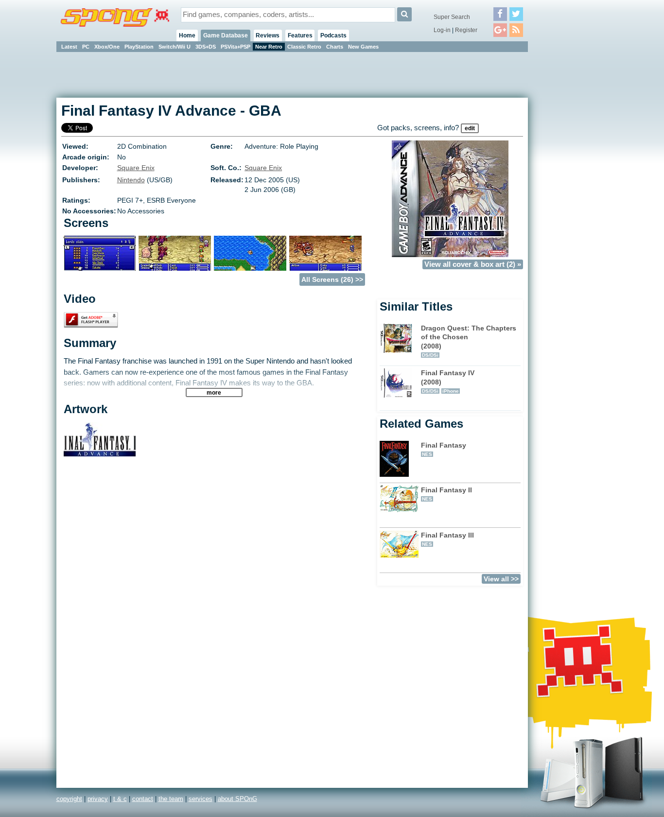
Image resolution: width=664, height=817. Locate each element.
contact (142, 798)
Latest (69, 47)
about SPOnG (237, 798)
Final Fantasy (443, 449)
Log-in (442, 30)
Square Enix (136, 168)
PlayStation (139, 47)
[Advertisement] (572, 199)
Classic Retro (304, 47)
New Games (363, 47)
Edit (470, 128)
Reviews (268, 35)
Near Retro (268, 47)
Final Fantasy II (446, 494)
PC (85, 47)
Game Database (225, 35)
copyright (69, 798)
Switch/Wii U (174, 47)
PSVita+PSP (235, 47)
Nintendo (131, 180)
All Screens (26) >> (332, 279)
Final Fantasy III (447, 539)
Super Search (452, 17)
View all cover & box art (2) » (472, 264)
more (214, 392)
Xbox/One (107, 47)
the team (170, 798)
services (200, 798)
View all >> (501, 579)
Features (300, 35)
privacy (97, 798)
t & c (120, 798)
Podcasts (333, 35)
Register (466, 30)
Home (187, 35)
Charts (334, 47)
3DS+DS (205, 47)
